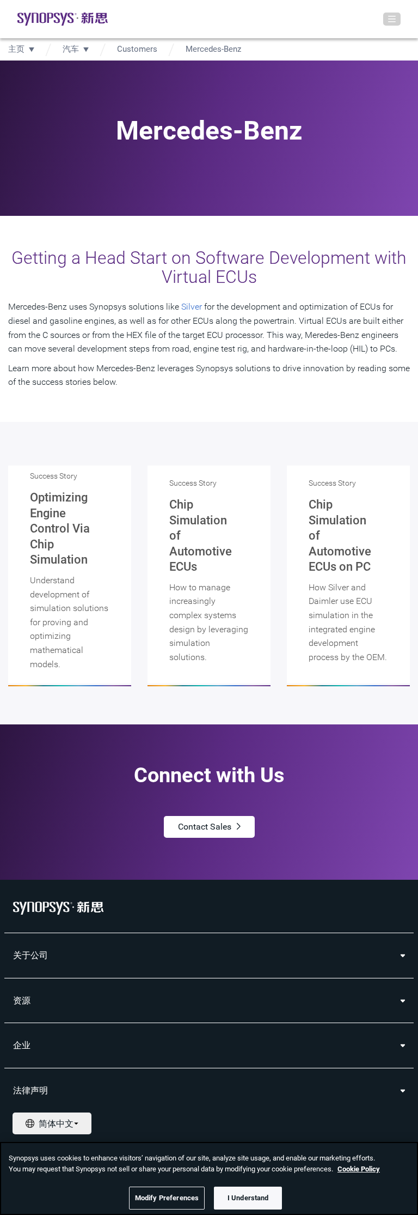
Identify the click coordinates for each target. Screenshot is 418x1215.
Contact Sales (204, 826)
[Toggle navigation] (392, 19)
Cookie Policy (358, 1169)
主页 (16, 49)
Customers (137, 49)
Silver (191, 306)
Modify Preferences (167, 1198)
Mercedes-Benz (213, 49)
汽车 (71, 49)
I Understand (248, 1198)
